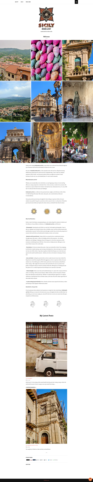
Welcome (28, 2)
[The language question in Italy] (46, 416)
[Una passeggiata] (46, 349)
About (16, 2)
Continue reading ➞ (31, 387)
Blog (22, 2)
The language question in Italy (32, 445)
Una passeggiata (29, 378)
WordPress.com (46, 480)
